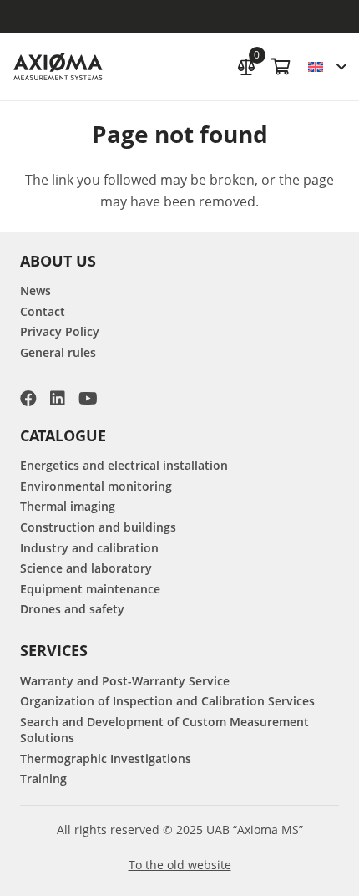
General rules (58, 352)
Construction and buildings (98, 527)
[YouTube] (88, 398)
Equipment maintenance (90, 589)
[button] (327, 66)
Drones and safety (72, 609)
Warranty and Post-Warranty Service (125, 681)
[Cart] (281, 67)
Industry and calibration (89, 548)
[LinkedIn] (57, 398)
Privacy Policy (59, 331)
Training (43, 779)
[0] (246, 64)
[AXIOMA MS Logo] (58, 67)
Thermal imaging (67, 506)
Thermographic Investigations (105, 758)
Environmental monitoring (96, 486)
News (35, 290)
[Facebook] (28, 398)
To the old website (180, 865)
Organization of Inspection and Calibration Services (167, 701)
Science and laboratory (86, 568)
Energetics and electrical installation (124, 465)
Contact (42, 311)
